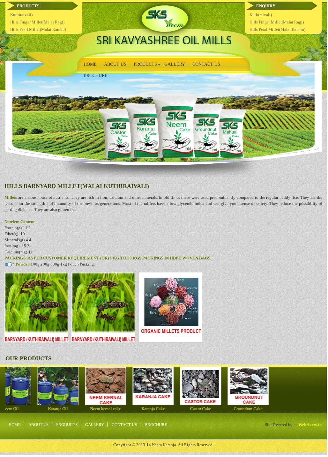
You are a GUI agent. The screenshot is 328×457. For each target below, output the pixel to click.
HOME (90, 64)
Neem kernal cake (122, 408)
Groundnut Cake (265, 408)
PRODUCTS (67, 424)
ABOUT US (115, 64)
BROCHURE (96, 75)
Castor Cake (217, 408)
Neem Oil (27, 408)
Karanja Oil (75, 408)
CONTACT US (206, 64)
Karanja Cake (170, 408)
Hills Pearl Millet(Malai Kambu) (38, 12)
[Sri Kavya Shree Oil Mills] (164, 43)
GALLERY (174, 64)
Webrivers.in (310, 424)
